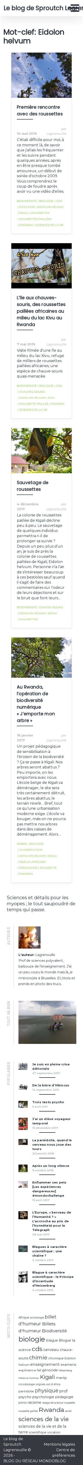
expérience (27, 1370)
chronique (56, 1358)
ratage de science (52, 1402)
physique (46, 1390)
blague (52, 1340)
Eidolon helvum (49, 207)
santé (68, 1411)
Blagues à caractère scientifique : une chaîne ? (49, 1251)
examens (68, 1365)
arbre (22, 843)
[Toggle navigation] (73, 8)
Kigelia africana (32, 861)
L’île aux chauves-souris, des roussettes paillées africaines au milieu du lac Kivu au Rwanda (41, 311)
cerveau (51, 1349)
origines (40, 1384)
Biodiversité (27, 201)
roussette (47, 867)
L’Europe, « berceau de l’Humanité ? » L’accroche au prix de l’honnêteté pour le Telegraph (51, 1221)
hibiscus (23, 1378)
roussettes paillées (35, 219)
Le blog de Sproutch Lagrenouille (36, 8)
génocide (50, 1370)
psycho (24, 1397)
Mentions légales (59, 1444)
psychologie (43, 1397)
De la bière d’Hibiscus (50, 1085)
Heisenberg (65, 1370)
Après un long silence (50, 1166)
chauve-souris (50, 607)
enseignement (45, 1364)
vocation (53, 1432)
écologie (26, 207)
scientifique (37, 1432)
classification (30, 849)
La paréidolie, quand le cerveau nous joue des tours (52, 1144)
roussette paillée (33, 403)
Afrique (23, 1317)
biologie (45, 201)
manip (61, 1378)
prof (63, 1391)
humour (34, 1378)
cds (58, 201)
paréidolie (26, 1391)
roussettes (40, 213)
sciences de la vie (49, 225)
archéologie (37, 1317)
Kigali (23, 213)
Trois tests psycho (48, 1102)
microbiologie (26, 1384)
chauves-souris (31, 391)
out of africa (53, 1384)
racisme (34, 1402)
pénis (22, 1402)
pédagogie (27, 867)
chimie (38, 1357)
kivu (50, 397)
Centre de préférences (63, 1453)
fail (39, 1370)
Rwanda (25, 225)
